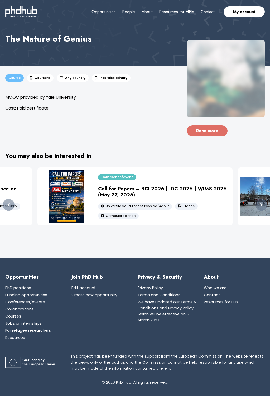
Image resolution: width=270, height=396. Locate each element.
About (147, 12)
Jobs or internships (23, 323)
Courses (13, 316)
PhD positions (18, 287)
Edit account (83, 287)
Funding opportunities (26, 295)
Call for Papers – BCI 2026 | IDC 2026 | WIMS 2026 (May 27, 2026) (162, 191)
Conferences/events (25, 302)
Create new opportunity (94, 295)
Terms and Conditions (159, 295)
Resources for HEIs (176, 12)
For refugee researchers (28, 330)
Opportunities (103, 12)
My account (244, 12)
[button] (9, 205)
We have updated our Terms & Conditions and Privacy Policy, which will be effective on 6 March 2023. (167, 311)
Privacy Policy (150, 287)
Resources (15, 337)
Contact (207, 12)
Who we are (215, 287)
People (128, 12)
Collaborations (19, 309)
